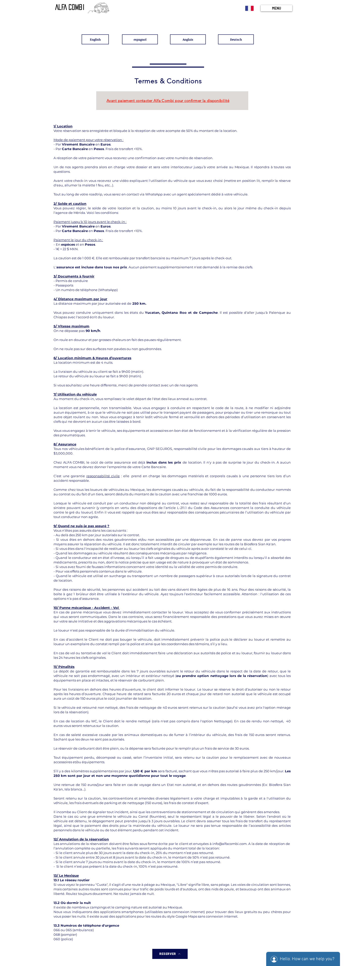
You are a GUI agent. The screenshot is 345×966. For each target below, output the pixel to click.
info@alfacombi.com (229, 844)
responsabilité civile (103, 476)
